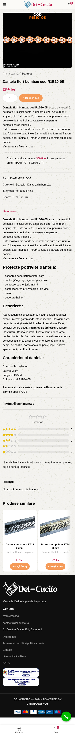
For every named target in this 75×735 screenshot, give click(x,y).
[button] (20, 566)
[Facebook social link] (13, 197)
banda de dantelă (34, 129)
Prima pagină (10, 73)
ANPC (6, 662)
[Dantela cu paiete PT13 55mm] (20, 527)
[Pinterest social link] (22, 197)
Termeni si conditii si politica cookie (23, 643)
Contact (7, 649)
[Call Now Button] (66, 716)
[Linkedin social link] (26, 197)
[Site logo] (37, 4)
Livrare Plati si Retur (15, 656)
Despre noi (9, 636)
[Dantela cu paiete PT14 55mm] (55, 527)
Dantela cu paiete (24, 552)
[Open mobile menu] (4, 4)
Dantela (27, 73)
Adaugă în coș (31, 98)
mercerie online (24, 190)
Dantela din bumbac (39, 184)
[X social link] (17, 197)
